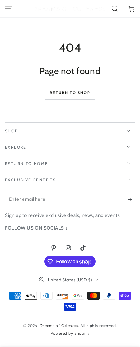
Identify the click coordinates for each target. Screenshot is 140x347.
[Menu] (8, 8)
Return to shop (70, 92)
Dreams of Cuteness (59, 325)
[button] (114, 8)
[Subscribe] (131, 199)
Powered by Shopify (70, 333)
